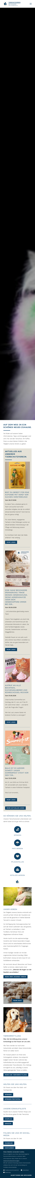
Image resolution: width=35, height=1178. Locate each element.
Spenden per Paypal (13, 1099)
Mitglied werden (17, 875)
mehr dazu (17, 1000)
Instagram (9, 1148)
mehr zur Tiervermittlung (16, 1075)
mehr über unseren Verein (15, 976)
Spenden (17, 835)
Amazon (8, 1123)
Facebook (9, 1143)
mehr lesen (11, 542)
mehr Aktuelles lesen (15, 808)
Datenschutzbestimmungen (11, 1160)
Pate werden (17, 848)
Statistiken (26, 1170)
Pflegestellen (17, 862)
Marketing (8, 1172)
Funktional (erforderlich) (12, 1170)
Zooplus (8, 1119)
